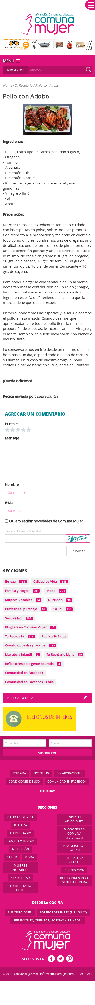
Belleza (15, 581)
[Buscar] (88, 69)
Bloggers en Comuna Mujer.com (74, 833)
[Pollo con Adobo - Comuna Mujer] (47, 24)
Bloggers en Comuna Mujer (30, 627)
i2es (89, 974)
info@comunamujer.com (57, 974)
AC (82, 974)
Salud (62, 609)
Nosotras (41, 773)
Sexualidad (18, 618)
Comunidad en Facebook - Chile (29, 682)
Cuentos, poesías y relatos (30, 645)
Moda (56, 590)
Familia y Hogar (21, 590)
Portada (19, 773)
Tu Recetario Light (64, 654)
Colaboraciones (69, 773)
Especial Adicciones (74, 819)
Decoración (74, 870)
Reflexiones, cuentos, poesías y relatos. (47, 920)
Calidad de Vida (49, 581)
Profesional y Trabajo (25, 609)
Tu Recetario (24, 85)
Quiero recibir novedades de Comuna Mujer (46, 521)
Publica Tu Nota (54, 636)
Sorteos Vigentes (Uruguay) (63, 912)
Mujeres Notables (22, 600)
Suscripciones (20, 912)
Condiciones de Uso (24, 781)
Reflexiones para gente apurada (32, 664)
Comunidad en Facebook (24, 672)
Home (7, 85)
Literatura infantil (21, 654)
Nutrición (59, 600)
